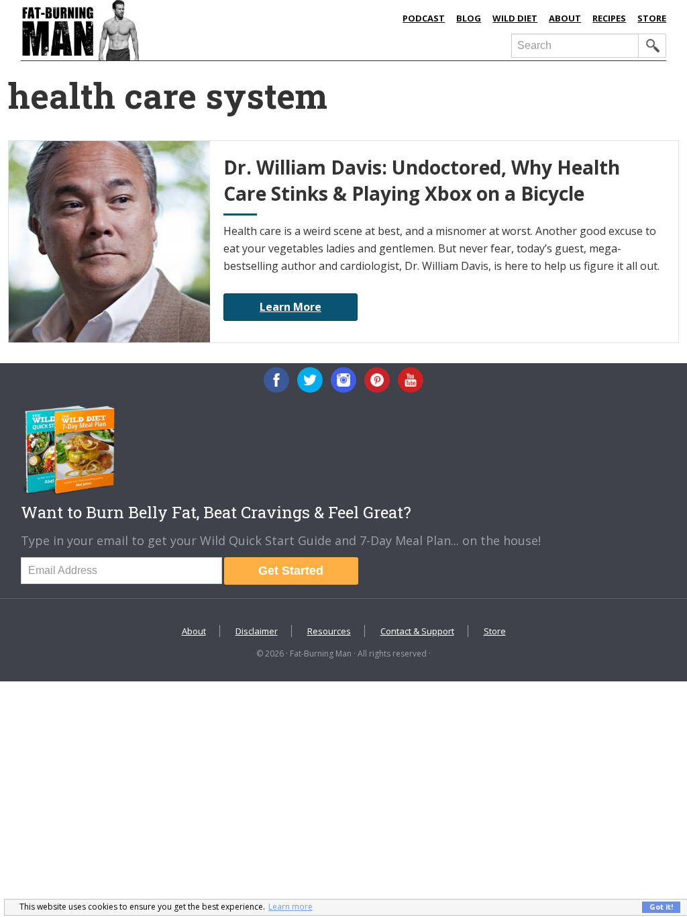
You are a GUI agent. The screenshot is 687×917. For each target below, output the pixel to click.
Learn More (290, 306)
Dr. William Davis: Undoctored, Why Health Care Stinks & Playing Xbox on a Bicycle (421, 180)
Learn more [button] (290, 906)
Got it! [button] (661, 907)
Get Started (290, 570)
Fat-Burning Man (160, 30)
